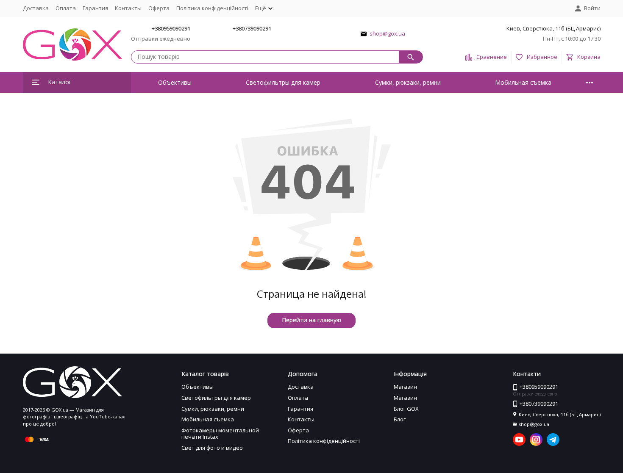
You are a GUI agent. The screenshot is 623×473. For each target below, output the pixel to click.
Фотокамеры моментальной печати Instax (220, 433)
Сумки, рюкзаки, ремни (408, 82)
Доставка (36, 8)
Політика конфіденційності (212, 8)
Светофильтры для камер (283, 82)
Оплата (66, 8)
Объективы (175, 82)
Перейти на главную (311, 320)
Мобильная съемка (523, 82)
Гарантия (95, 8)
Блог (400, 419)
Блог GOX (406, 408)
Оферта (159, 8)
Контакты (128, 8)
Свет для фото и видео (212, 447)
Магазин (405, 386)
